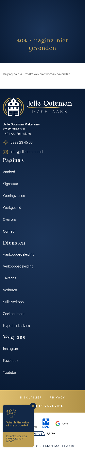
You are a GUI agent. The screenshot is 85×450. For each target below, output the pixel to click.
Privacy (57, 397)
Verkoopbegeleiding (18, 266)
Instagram (11, 348)
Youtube (9, 372)
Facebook (10, 360)
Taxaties (9, 278)
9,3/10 (51, 433)
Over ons (10, 219)
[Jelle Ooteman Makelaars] (37, 106)
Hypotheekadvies (16, 325)
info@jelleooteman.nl (26, 151)
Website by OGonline (42, 405)
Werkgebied (12, 207)
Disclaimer (31, 397)
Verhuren (10, 290)
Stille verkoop (13, 301)
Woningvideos (14, 195)
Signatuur (10, 183)
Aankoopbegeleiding (18, 254)
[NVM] (45, 423)
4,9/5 (65, 423)
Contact (9, 231)
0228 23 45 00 (21, 142)
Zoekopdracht (14, 313)
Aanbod (9, 171)
